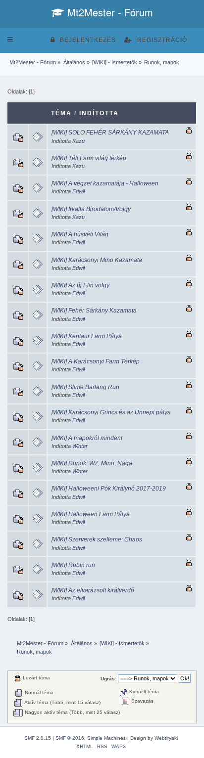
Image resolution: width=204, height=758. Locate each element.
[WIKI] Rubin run (73, 565)
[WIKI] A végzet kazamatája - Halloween (104, 183)
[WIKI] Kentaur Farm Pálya (86, 336)
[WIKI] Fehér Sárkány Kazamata (94, 310)
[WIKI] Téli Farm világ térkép (88, 158)
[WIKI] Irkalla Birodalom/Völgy (91, 209)
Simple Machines (106, 738)
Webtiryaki (166, 738)
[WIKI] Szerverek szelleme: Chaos (96, 539)
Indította (99, 113)
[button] (10, 39)
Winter (80, 446)
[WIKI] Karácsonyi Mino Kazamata (96, 260)
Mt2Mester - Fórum (108, 12)
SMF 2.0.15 (37, 738)
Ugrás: (108, 678)
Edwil (78, 191)
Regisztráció (162, 40)
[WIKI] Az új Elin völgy (80, 285)
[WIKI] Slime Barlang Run (85, 387)
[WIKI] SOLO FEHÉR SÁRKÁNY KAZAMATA (110, 132)
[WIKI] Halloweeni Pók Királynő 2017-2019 (108, 488)
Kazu (78, 141)
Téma (61, 113)
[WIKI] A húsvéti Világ (79, 234)
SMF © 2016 (69, 738)
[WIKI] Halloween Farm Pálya (90, 514)
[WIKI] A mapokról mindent (86, 438)
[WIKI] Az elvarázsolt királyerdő (92, 590)
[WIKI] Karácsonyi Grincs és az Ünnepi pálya (111, 412)
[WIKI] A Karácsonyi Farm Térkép (95, 361)
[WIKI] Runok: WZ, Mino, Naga (91, 463)
